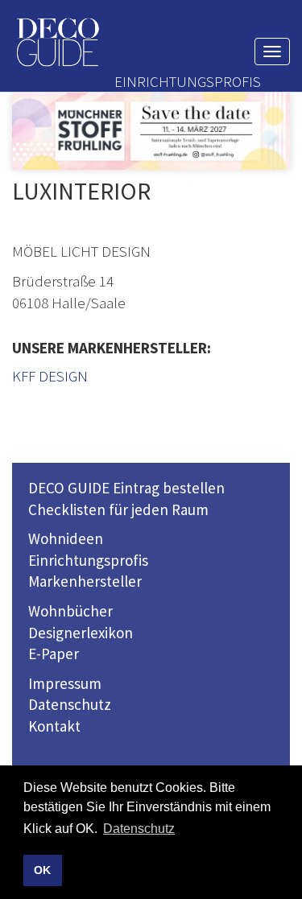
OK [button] (42, 870)
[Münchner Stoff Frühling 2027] (151, 131)
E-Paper (53, 653)
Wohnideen (65, 538)
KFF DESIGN (50, 376)
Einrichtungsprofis (88, 560)
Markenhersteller (85, 581)
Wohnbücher (70, 611)
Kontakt (54, 726)
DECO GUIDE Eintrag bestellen (126, 487)
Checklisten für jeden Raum (118, 509)
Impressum (64, 683)
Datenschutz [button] (139, 828)
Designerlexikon (80, 632)
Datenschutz (69, 704)
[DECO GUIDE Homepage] (57, 42)
